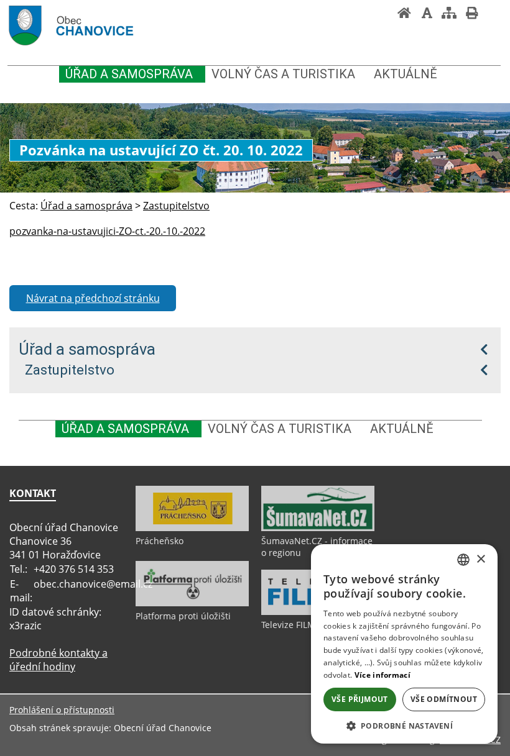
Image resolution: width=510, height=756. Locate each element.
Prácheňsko (159, 541)
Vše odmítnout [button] (443, 699)
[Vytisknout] (471, 14)
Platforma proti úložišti (183, 616)
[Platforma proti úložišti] (192, 603)
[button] (404, 725)
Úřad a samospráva (87, 349)
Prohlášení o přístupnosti (61, 710)
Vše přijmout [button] (360, 699)
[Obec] (94, 27)
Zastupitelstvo (69, 370)
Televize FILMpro (295, 625)
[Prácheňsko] (192, 528)
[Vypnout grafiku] (426, 14)
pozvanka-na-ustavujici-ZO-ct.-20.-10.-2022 (107, 231)
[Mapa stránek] (449, 14)
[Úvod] (404, 14)
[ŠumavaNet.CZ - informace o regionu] (317, 528)
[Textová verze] (493, 13)
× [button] (480, 559)
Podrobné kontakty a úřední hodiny (58, 659)
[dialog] (404, 644)
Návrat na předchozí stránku (93, 298)
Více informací (382, 675)
